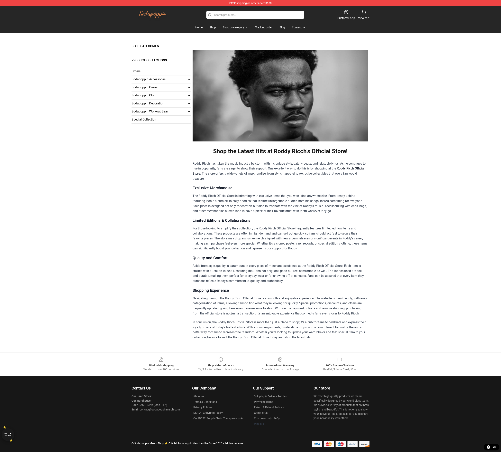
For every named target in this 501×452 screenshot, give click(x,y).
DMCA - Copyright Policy (208, 412)
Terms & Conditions (205, 401)
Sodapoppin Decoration (148, 103)
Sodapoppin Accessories (149, 79)
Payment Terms (263, 401)
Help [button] (494, 447)
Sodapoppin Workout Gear (150, 111)
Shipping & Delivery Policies (270, 396)
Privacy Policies (202, 407)
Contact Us (261, 412)
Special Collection (144, 119)
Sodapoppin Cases (145, 87)
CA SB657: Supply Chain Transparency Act (218, 418)
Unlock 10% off (8, 435)
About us (198, 396)
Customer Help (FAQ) (267, 418)
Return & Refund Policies (269, 407)
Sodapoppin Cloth (144, 95)
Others (136, 71)
